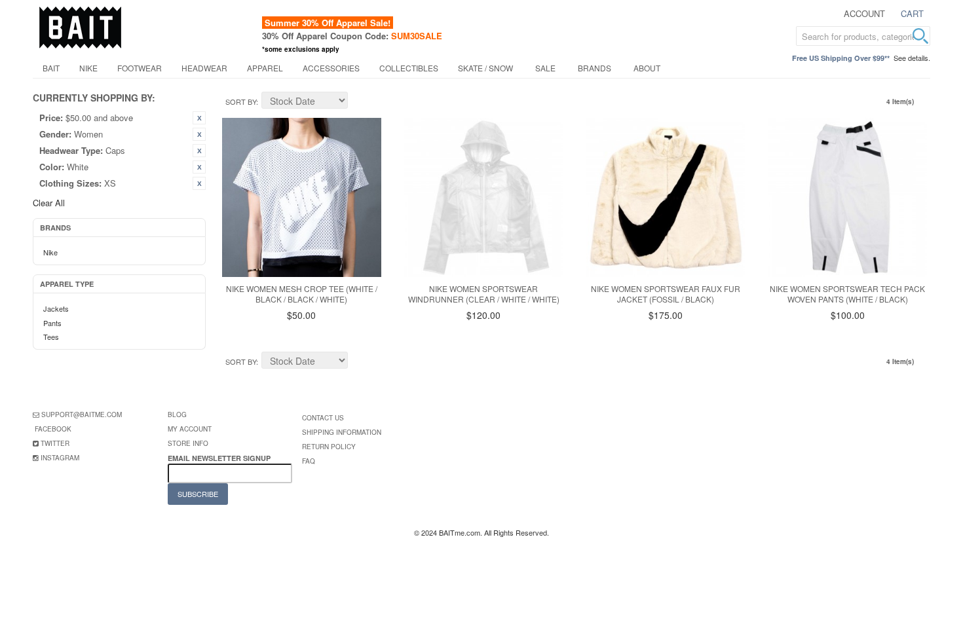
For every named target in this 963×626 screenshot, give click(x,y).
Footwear (139, 67)
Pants (52, 323)
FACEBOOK (53, 428)
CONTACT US (323, 417)
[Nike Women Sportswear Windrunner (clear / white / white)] (484, 197)
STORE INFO (188, 443)
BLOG (177, 414)
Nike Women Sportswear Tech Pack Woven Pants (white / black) (847, 294)
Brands (594, 67)
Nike (88, 67)
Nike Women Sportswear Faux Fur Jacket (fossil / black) (665, 294)
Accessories (331, 67)
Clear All (49, 202)
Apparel (265, 67)
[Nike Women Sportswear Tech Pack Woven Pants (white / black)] (847, 197)
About (646, 67)
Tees (51, 336)
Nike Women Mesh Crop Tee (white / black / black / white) (301, 294)
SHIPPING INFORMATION (341, 432)
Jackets (56, 308)
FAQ (308, 461)
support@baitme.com (81, 414)
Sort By (240, 101)
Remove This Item (199, 117)
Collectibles (408, 67)
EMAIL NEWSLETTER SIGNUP (220, 458)
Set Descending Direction (359, 102)
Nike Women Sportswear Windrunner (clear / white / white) (483, 294)
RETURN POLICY (329, 446)
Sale (545, 67)
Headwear (204, 67)
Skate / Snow (485, 67)
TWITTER (55, 443)
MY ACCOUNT (190, 428)
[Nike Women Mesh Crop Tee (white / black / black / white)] (302, 197)
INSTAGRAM (60, 457)
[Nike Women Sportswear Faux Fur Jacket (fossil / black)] (666, 197)
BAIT (51, 67)
